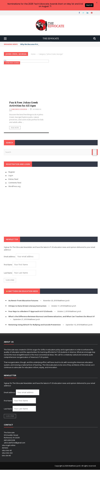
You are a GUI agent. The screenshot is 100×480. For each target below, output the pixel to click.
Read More (15, 128)
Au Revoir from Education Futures (23, 300)
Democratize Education (19, 109)
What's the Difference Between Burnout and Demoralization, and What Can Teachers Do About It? (51, 316)
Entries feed (13, 179)
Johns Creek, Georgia (12, 63)
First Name (8, 264)
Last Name (8, 273)
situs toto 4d (7, 450)
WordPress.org (14, 186)
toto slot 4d (6, 455)
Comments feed (14, 182)
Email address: (10, 256)
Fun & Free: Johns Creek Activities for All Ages (23, 104)
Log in (10, 175)
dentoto (5, 448)
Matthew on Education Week (23, 291)
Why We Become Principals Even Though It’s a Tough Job (44, 44)
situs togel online (8, 445)
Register (11, 172)
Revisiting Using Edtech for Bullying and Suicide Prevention (34, 324)
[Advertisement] (51, 212)
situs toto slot (7, 453)
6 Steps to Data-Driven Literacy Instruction (27, 306)
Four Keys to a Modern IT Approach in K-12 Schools (30, 311)
